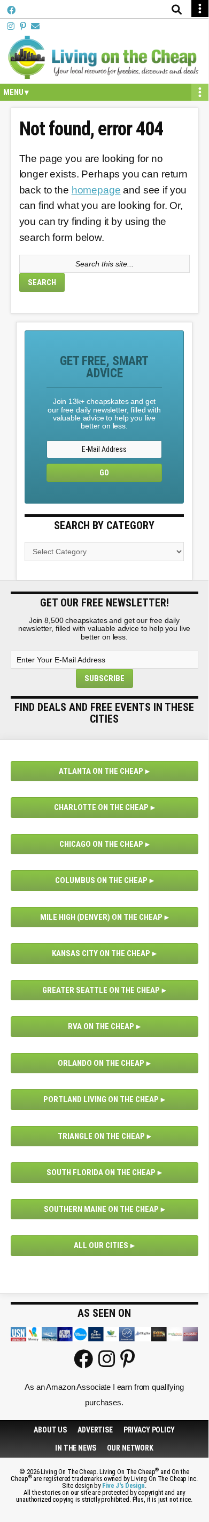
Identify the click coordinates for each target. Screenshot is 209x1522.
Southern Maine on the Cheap (101, 1209)
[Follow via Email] (35, 26)
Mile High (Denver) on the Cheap (101, 917)
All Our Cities (101, 1245)
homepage (96, 190)
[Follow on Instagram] (10, 26)
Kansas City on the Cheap (101, 953)
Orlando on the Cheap (101, 1063)
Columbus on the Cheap (101, 880)
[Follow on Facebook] (11, 10)
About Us (50, 1430)
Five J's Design (123, 1485)
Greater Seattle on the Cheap (101, 990)
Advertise (95, 1430)
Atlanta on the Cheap (101, 771)
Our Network (130, 1448)
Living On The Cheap (104, 57)
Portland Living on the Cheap (101, 1099)
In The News (75, 1448)
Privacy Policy (149, 1430)
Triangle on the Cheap (101, 1136)
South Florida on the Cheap (101, 1172)
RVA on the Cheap (101, 1026)
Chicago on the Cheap (101, 844)
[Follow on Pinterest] (23, 26)
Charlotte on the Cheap (101, 807)
